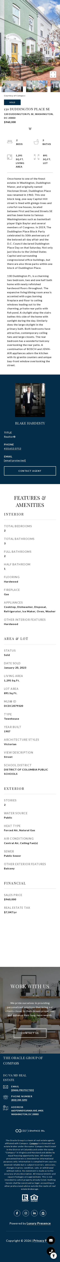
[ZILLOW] (43, 1213)
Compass (33, 1143)
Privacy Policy (43, 1240)
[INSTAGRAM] (26, 1213)
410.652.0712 (12, 448)
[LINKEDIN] (34, 1213)
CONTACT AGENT (30, 470)
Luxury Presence (39, 1223)
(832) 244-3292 (19, 1100)
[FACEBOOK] (17, 1213)
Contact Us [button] (30, 1033)
